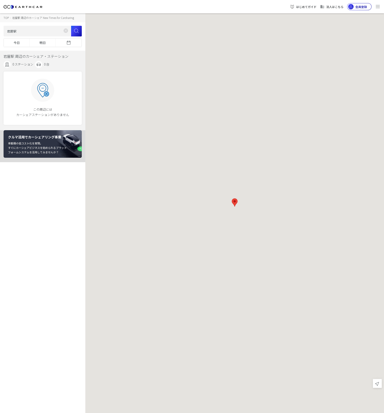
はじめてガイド (306, 7)
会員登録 (361, 7)
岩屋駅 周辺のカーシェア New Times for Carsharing (43, 18)
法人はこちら (335, 7)
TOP (6, 18)
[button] (235, 202)
